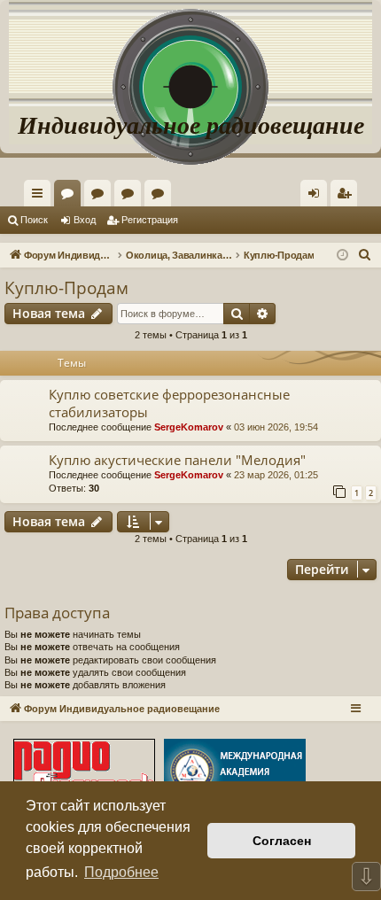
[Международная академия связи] (235, 773)
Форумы (71, 196)
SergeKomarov (188, 427)
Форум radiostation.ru (131, 196)
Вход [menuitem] (317, 196)
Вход (85, 219)
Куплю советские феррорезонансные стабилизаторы (169, 402)
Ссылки (41, 196)
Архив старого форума (161, 196)
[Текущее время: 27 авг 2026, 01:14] (342, 255)
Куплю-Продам (66, 287)
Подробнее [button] (121, 872)
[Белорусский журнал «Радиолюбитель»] (84, 773)
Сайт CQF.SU (101, 196)
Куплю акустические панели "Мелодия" (177, 460)
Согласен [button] (282, 841)
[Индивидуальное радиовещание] (190, 53)
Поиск (34, 219)
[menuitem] (343, 193)
